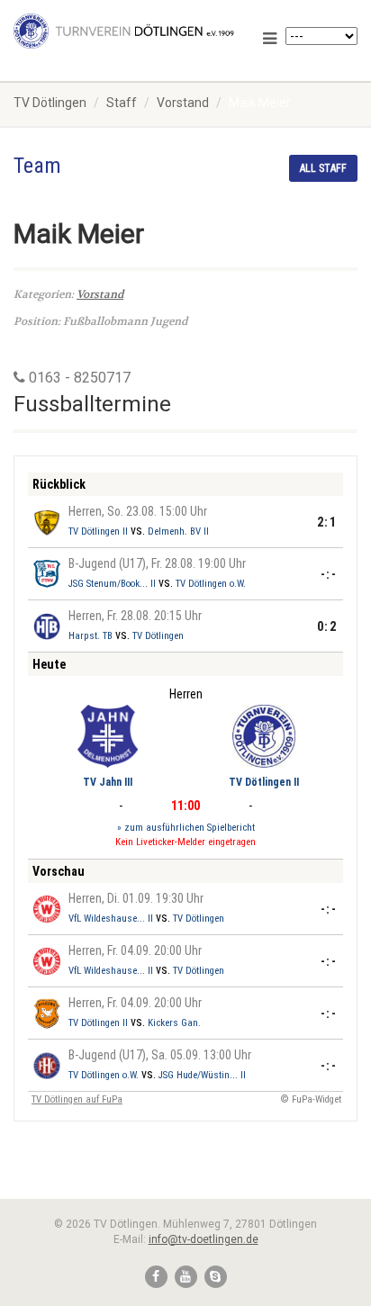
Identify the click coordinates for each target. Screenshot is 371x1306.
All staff (323, 168)
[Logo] (124, 31)
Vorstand (183, 102)
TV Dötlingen (50, 102)
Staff (121, 102)
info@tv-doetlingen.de (203, 1239)
